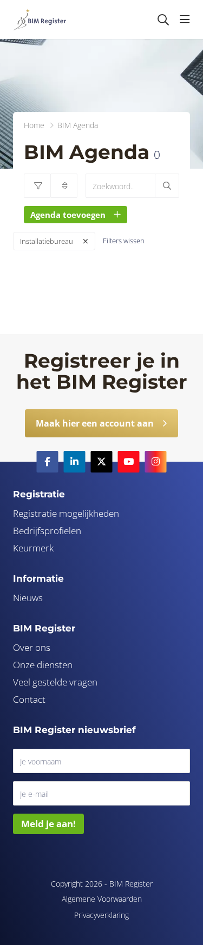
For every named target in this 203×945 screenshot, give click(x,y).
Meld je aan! (48, 823)
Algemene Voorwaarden (102, 899)
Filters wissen (124, 240)
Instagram (156, 461)
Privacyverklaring (101, 915)
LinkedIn (75, 461)
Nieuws (28, 597)
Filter (37, 186)
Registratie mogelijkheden (66, 513)
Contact (29, 699)
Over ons (31, 647)
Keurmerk (33, 548)
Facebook (47, 461)
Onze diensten (43, 664)
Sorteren (63, 186)
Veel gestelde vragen (55, 682)
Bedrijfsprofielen (47, 530)
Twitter (102, 461)
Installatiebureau (46, 241)
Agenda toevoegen (68, 214)
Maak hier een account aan (95, 423)
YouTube (129, 461)
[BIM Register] (39, 19)
